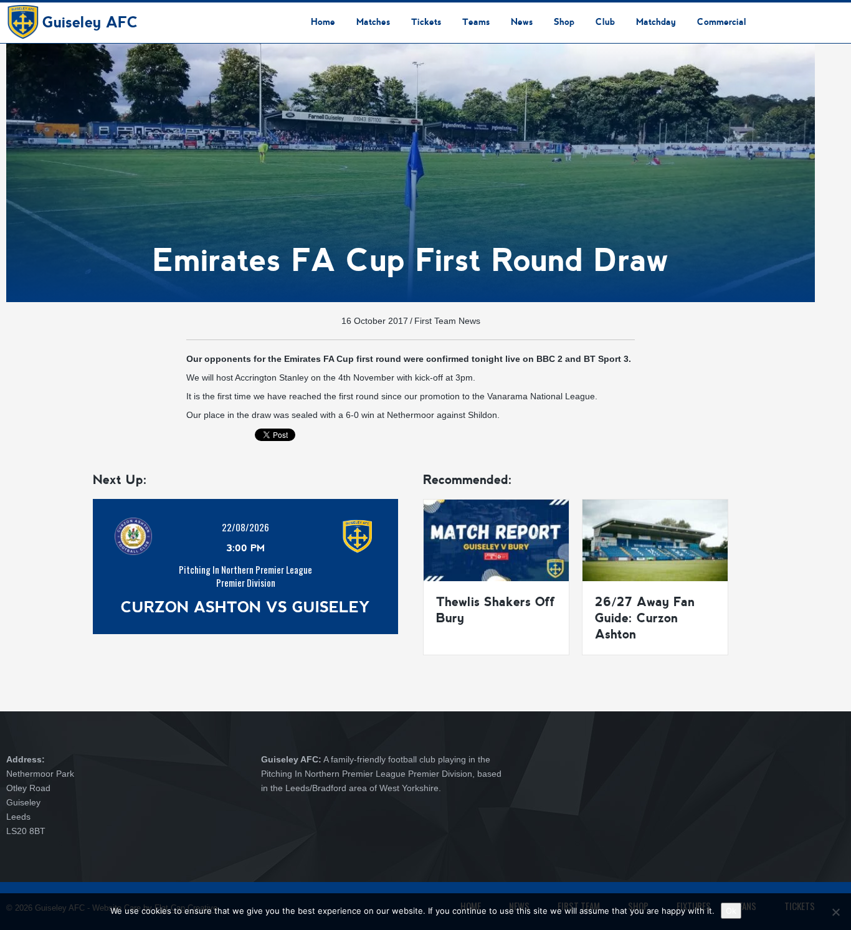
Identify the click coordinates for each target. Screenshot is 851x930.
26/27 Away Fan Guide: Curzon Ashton (645, 618)
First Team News (447, 321)
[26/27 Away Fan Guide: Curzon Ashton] (655, 539)
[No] (835, 912)
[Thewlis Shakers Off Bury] (496, 539)
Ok (731, 911)
